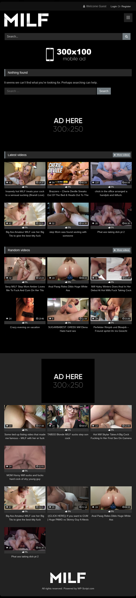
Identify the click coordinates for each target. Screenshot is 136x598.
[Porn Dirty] (68, 20)
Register (126, 6)
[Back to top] (125, 587)
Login (114, 6)
